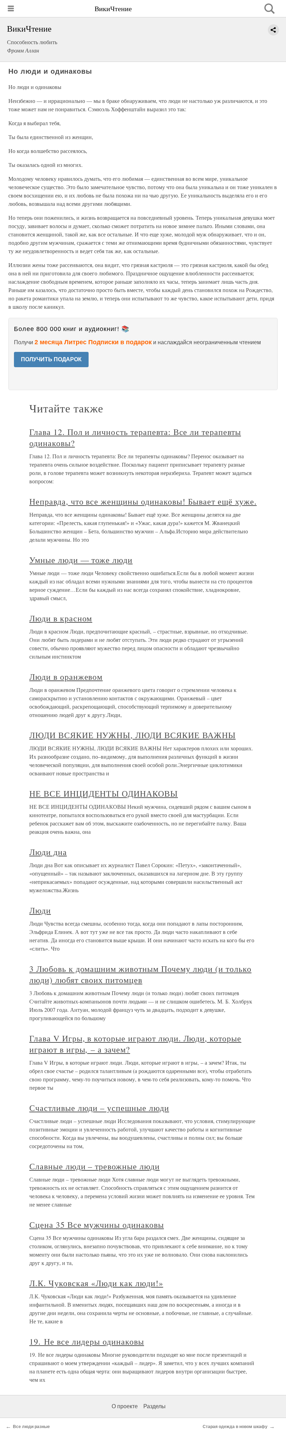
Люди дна (48, 851)
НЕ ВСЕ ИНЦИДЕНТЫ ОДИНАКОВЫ (103, 793)
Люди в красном (60, 618)
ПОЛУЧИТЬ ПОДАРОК (51, 359)
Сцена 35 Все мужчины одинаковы (96, 1224)
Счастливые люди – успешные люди (99, 1107)
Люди (40, 910)
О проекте (125, 1406)
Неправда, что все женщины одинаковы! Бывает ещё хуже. (143, 501)
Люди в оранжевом (66, 676)
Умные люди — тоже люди (81, 559)
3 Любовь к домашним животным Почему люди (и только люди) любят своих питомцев (140, 974)
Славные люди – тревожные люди (94, 1166)
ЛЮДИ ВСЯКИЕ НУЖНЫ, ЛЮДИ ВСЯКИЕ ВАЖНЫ (132, 735)
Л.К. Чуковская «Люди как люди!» (96, 1283)
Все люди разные (31, 1426)
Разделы (154, 1406)
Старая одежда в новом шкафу (235, 1426)
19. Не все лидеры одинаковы (86, 1341)
